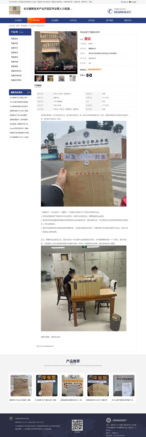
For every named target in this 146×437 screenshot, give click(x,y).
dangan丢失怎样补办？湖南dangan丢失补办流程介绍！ (20, 128)
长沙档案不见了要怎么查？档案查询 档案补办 (20, 97)
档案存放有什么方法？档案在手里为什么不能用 (20, 111)
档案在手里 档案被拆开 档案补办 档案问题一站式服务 (20, 133)
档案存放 (14, 43)
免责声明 (34, 429)
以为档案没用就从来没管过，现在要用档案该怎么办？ (20, 106)
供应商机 (36, 20)
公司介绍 (73, 20)
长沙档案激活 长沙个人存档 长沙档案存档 (20, 137)
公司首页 (18, 20)
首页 (17, 26)
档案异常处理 (16, 75)
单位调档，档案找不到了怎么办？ (20, 124)
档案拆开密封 (16, 80)
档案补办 (14, 48)
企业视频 (54, 20)
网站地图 (48, 429)
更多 (28, 92)
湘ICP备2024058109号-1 (36, 422)
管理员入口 (41, 429)
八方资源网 (27, 429)
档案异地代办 (16, 71)
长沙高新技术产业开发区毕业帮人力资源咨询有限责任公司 (33, 426)
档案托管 (14, 62)
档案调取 (14, 66)
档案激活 (14, 52)
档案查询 (14, 39)
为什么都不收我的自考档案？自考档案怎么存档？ (20, 102)
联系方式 (127, 20)
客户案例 (109, 20)
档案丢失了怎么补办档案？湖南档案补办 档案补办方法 (20, 115)
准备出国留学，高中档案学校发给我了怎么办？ (20, 119)
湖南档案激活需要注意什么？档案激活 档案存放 (51, 400)
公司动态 (91, 20)
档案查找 (14, 57)
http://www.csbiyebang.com (45, 346)
